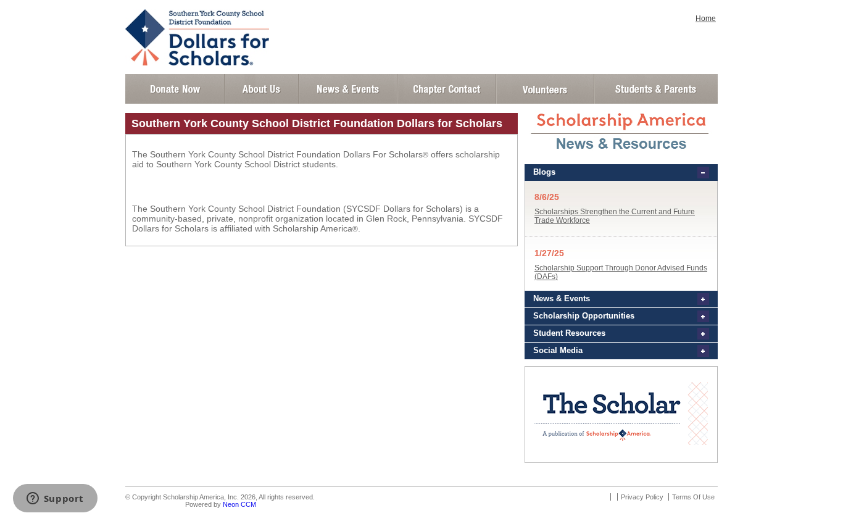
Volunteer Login (545, 89)
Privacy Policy (642, 497)
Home (706, 18)
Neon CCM (239, 504)
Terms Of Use (693, 497)
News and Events (348, 89)
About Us (262, 89)
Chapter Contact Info (446, 89)
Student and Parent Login (655, 89)
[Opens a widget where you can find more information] (55, 499)
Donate (175, 89)
